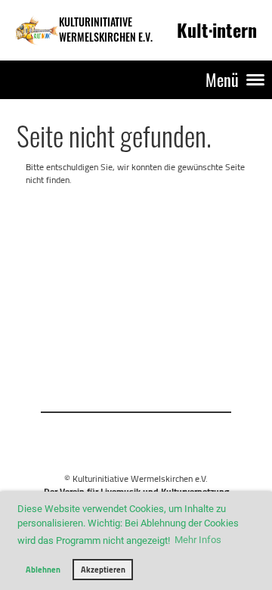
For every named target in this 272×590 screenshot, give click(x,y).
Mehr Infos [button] (198, 539)
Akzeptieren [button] (103, 569)
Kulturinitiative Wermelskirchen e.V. (106, 29)
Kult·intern (217, 29)
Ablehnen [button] (43, 569)
